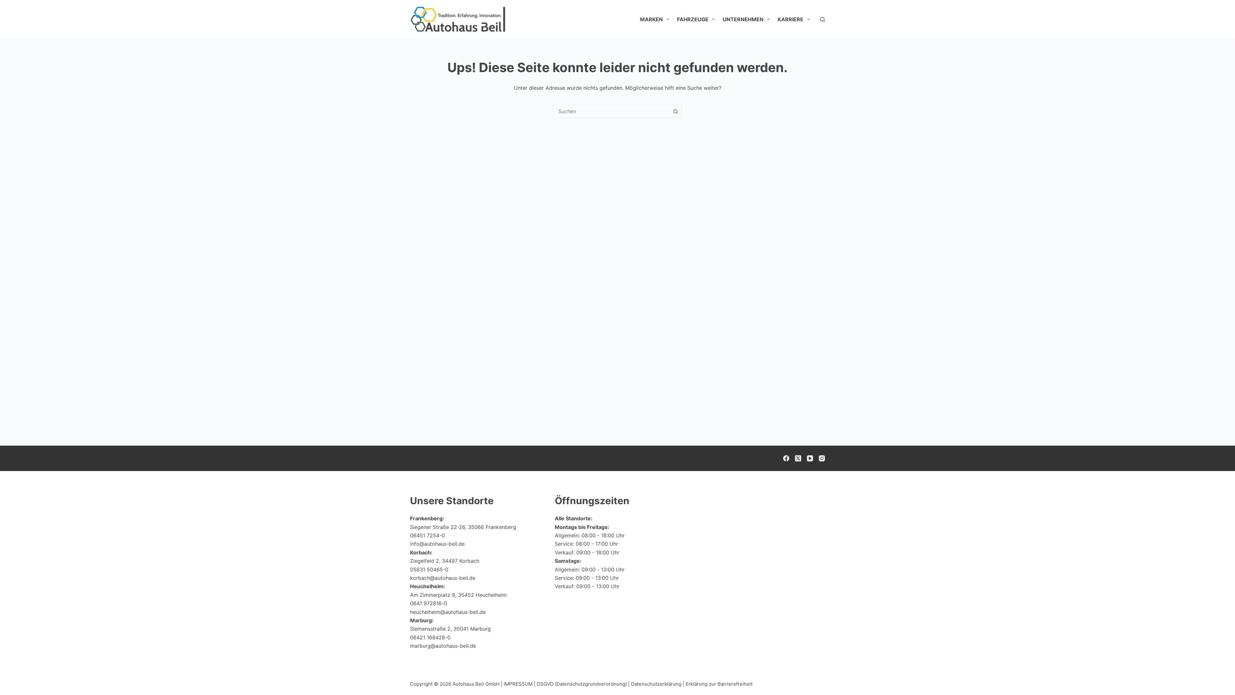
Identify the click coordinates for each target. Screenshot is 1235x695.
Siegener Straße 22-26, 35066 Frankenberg (463, 527)
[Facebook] (786, 458)
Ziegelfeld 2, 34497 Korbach (444, 561)
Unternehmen (743, 19)
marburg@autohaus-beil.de (443, 646)
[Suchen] (822, 19)
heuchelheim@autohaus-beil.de (448, 612)
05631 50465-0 (429, 569)
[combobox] (611, 111)
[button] (1214, 677)
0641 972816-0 (428, 603)
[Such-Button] (675, 111)
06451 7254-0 (427, 535)
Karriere (790, 19)
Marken (651, 19)
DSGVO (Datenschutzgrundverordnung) (582, 684)
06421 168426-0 (430, 637)
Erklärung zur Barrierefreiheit (719, 684)
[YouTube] (810, 458)
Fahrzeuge (693, 19)
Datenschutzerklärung (656, 684)
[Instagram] (822, 458)
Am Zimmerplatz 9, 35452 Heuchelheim (458, 595)
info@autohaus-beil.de (437, 544)
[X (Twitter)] (798, 458)
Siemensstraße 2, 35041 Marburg (450, 629)
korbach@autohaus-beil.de (442, 578)
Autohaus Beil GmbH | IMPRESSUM (493, 684)
